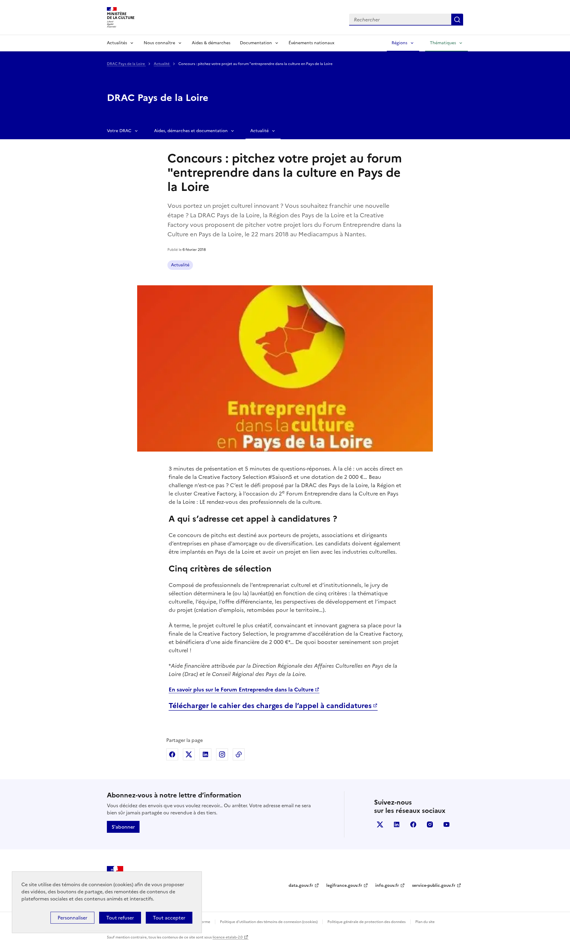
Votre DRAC (119, 131)
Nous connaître (159, 43)
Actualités (117, 43)
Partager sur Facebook (172, 754)
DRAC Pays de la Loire (126, 64)
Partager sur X (189, 754)
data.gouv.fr (301, 885)
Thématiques (443, 43)
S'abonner (123, 826)
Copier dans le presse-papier (239, 754)
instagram (430, 824)
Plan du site (425, 922)
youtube (446, 824)
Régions (399, 43)
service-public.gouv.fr (433, 885)
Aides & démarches (211, 43)
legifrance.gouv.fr (344, 885)
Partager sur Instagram (222, 754)
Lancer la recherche (457, 20)
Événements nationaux (311, 43)
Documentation (256, 43)
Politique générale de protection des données (366, 922)
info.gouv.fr (387, 885)
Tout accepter (169, 917)
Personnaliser (72, 917)
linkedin (397, 824)
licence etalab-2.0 (228, 937)
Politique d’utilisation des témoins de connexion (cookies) (269, 922)
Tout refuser (120, 917)
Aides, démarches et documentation (191, 131)
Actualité (162, 64)
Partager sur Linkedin (205, 754)
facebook (413, 824)
